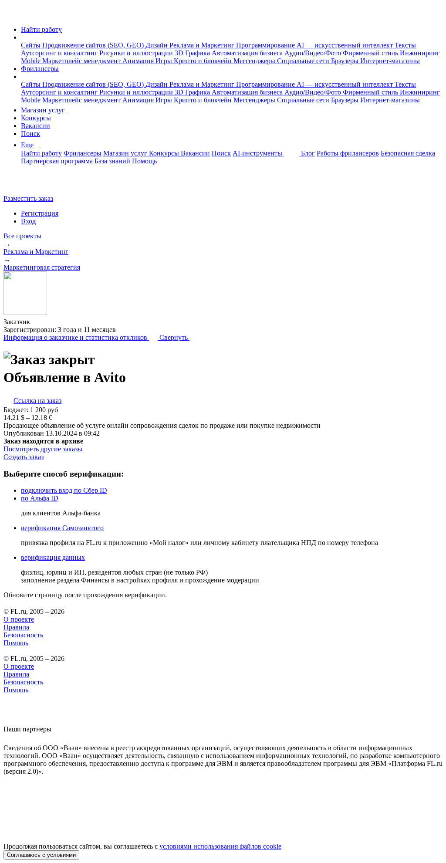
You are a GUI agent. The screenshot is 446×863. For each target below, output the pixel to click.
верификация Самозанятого (62, 527)
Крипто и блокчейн (203, 60)
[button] (23, 37)
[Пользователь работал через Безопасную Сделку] (38, 321)
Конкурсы (36, 118)
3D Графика (193, 53)
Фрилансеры (40, 68)
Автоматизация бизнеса (248, 53)
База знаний (112, 161)
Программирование (266, 45)
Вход (28, 221)
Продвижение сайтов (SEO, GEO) (93, 45)
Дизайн (157, 45)
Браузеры (345, 60)
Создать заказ (23, 456)
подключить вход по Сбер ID (64, 490)
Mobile (31, 60)
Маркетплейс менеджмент (82, 60)
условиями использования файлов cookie (220, 846)
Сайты (31, 45)
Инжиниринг (420, 53)
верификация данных (53, 557)
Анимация (138, 60)
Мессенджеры (255, 60)
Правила (16, 627)
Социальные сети (304, 60)
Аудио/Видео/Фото (313, 53)
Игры (164, 60)
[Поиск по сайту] (28, 183)
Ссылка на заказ (37, 400)
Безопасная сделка (408, 153)
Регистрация (39, 213)
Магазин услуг (44, 110)
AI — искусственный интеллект (346, 45)
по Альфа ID (39, 498)
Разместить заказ (28, 198)
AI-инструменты (258, 153)
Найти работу (41, 29)
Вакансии (35, 125)
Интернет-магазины (390, 60)
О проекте (18, 619)
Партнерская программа (57, 161)
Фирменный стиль (371, 53)
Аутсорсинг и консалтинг (60, 53)
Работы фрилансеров (348, 153)
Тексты (405, 45)
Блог (308, 153)
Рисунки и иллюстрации (137, 53)
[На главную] (11, 14)
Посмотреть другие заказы (42, 449)
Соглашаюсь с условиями (41, 855)
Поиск (30, 133)
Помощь (144, 161)
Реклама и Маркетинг (202, 45)
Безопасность (23, 635)
